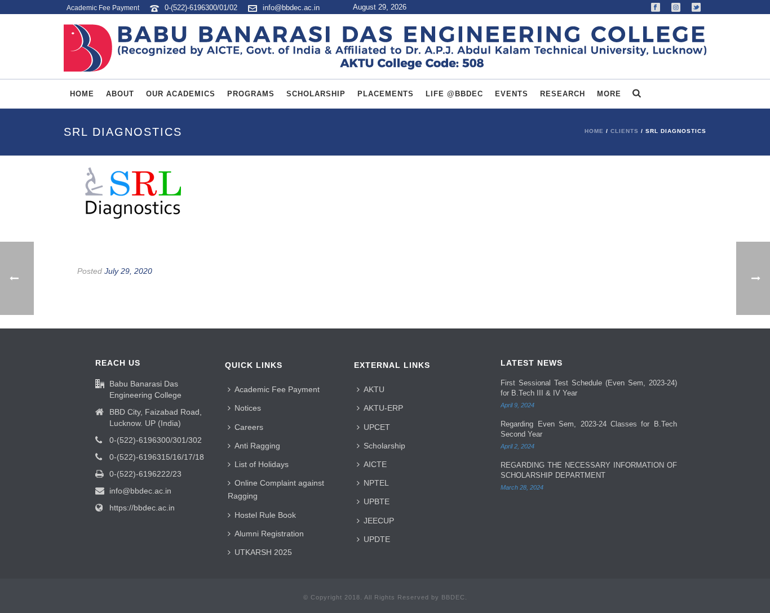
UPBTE (377, 501)
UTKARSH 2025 (263, 552)
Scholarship (316, 94)
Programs (251, 94)
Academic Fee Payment (277, 389)
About (120, 94)
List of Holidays (261, 464)
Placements (385, 94)
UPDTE (377, 539)
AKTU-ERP (383, 407)
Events (511, 94)
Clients (624, 131)
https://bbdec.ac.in (142, 507)
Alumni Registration (269, 533)
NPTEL (376, 482)
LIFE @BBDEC (454, 94)
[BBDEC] (385, 48)
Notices (247, 407)
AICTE (375, 464)
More (609, 94)
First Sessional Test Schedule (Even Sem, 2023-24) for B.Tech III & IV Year (589, 388)
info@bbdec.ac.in (291, 7)
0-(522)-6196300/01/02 (202, 7)
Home (82, 94)
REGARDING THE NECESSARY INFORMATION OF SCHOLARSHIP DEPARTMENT (589, 470)
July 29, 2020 (128, 271)
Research (562, 94)
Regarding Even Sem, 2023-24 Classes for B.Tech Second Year (589, 429)
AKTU (374, 389)
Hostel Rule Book (265, 514)
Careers (248, 427)
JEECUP (379, 520)
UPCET (377, 427)
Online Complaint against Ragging (276, 489)
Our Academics (180, 94)
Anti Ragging (257, 445)
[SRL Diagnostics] (385, 192)
